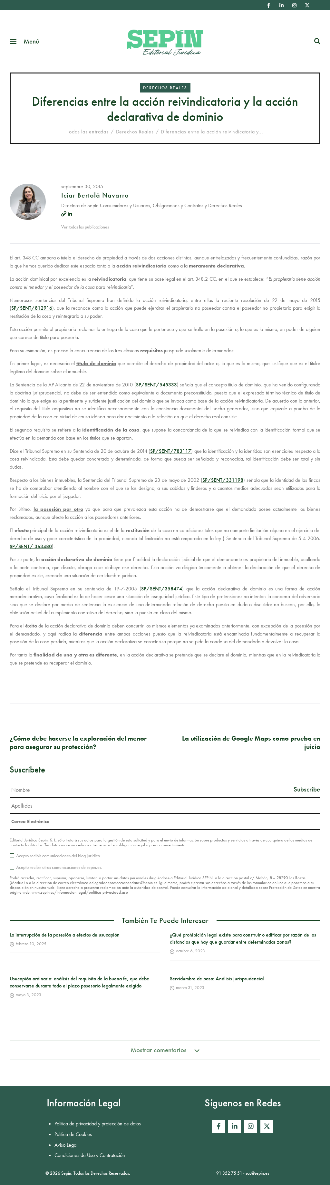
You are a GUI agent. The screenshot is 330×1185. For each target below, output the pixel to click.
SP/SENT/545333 (156, 384)
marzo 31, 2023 (190, 987)
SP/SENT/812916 (31, 308)
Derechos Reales (165, 88)
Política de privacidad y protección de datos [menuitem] (97, 1123)
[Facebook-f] (268, 5)
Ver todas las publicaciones (85, 226)
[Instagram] (294, 5)
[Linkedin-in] (281, 5)
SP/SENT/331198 (222, 480)
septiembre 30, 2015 (82, 186)
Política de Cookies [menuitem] (73, 1134)
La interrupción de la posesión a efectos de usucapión (65, 934)
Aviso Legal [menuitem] (65, 1144)
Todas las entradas (88, 131)
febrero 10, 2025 (31, 944)
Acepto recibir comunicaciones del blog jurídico (58, 856)
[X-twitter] (307, 5)
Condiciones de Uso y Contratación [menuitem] (89, 1155)
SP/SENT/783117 (170, 451)
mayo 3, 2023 (28, 994)
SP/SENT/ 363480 (31, 546)
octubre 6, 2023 (190, 951)
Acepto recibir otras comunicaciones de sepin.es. (59, 867)
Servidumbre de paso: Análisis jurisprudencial (217, 978)
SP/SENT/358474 (161, 588)
